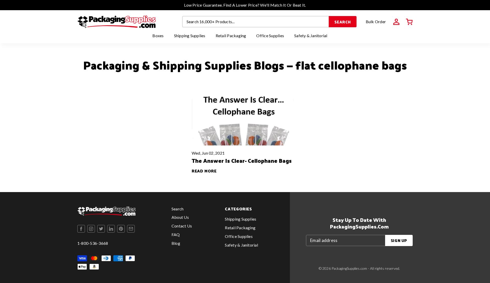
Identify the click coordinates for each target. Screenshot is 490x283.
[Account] (396, 22)
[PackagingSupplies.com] (116, 21)
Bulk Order (376, 21)
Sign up (399, 240)
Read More (204, 170)
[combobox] (255, 21)
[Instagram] (91, 229)
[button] (409, 22)
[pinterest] (121, 229)
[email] (131, 229)
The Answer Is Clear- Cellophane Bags (242, 160)
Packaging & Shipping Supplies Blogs (183, 65)
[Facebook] (81, 229)
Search (342, 21)
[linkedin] (111, 229)
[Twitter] (101, 229)
